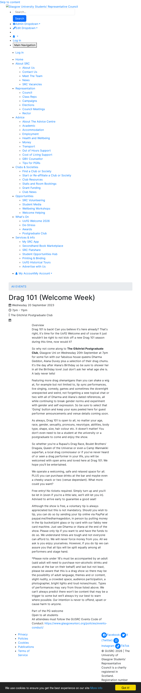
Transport (28, 146)
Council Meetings (33, 109)
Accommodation (33, 129)
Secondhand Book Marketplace (42, 245)
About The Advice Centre (38, 121)
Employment (30, 134)
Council (27, 92)
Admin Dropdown (26, 24)
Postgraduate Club (34, 233)
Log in (17, 40)
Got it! (125, 687)
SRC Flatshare (31, 250)
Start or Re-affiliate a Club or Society (46, 175)
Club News (29, 192)
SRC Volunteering (33, 200)
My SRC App (30, 241)
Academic (28, 125)
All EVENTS (18, 286)
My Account (34, 273)
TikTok (125, 645)
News (26, 80)
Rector (26, 113)
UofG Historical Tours (36, 262)
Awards (27, 229)
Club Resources (32, 179)
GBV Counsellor (32, 158)
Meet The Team (32, 76)
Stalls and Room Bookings (39, 183)
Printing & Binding (33, 258)
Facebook (114, 634)
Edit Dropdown (25, 28)
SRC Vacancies (32, 84)
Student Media (31, 204)
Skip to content (10, 2)
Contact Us (29, 72)
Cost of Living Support (37, 154)
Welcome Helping (33, 212)
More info (96, 688)
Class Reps (29, 96)
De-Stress (28, 225)
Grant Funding (31, 187)
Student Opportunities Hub (39, 254)
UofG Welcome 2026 (36, 221)
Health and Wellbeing (36, 138)
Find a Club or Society (36, 171)
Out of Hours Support (36, 150)
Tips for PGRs (31, 163)
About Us (28, 67)
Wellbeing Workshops (36, 208)
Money (26, 142)
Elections (28, 105)
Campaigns (29, 101)
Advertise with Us (34, 266)
